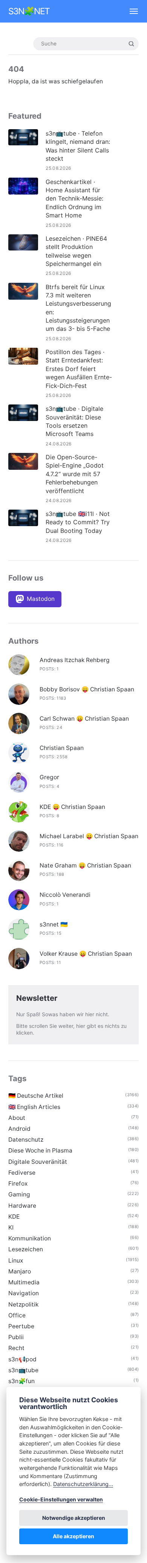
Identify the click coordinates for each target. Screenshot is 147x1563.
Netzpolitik (23, 1304)
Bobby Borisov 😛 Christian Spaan (87, 689)
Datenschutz (25, 1139)
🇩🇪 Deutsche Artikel (35, 1095)
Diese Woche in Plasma (40, 1150)
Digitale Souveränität (37, 1161)
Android (19, 1128)
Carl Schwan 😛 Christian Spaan (84, 718)
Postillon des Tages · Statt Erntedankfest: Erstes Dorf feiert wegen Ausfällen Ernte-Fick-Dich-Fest (79, 368)
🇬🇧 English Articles (34, 1106)
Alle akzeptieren (73, 1536)
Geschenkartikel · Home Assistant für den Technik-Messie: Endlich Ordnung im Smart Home (74, 198)
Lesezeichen (25, 1249)
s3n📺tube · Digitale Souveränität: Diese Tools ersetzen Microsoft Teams (74, 421)
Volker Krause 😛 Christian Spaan (86, 953)
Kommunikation (29, 1238)
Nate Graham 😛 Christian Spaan (85, 865)
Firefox (18, 1183)
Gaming (19, 1194)
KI (11, 1227)
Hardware (22, 1205)
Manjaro (19, 1271)
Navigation (23, 1293)
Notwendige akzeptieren (73, 1518)
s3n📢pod (22, 1359)
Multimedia (24, 1282)
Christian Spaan (62, 747)
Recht (16, 1348)
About (16, 1117)
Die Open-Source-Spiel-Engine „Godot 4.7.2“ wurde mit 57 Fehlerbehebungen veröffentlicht (75, 474)
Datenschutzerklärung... (83, 1484)
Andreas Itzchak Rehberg (75, 660)
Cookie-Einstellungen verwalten (61, 1499)
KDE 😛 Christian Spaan (72, 806)
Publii (16, 1337)
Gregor (49, 777)
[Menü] (130, 11)
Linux (15, 1260)
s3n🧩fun (21, 1381)
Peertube (21, 1326)
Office (17, 1315)
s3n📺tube (23, 1370)
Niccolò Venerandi (65, 894)
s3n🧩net (29, 11)
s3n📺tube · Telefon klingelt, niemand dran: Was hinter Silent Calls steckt (78, 146)
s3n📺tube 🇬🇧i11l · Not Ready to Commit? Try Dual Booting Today (78, 522)
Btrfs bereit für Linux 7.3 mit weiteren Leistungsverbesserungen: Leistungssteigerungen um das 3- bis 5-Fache (78, 308)
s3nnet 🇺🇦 (53, 924)
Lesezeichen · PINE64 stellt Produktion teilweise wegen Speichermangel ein (76, 251)
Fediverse (21, 1172)
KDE (14, 1216)
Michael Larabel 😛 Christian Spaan (89, 836)
